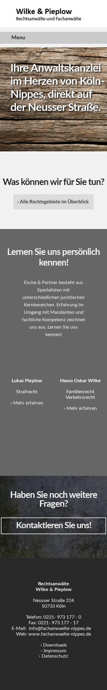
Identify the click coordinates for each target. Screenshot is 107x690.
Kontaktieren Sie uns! (53, 525)
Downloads (55, 645)
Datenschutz (55, 656)
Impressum (55, 650)
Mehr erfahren (28, 403)
